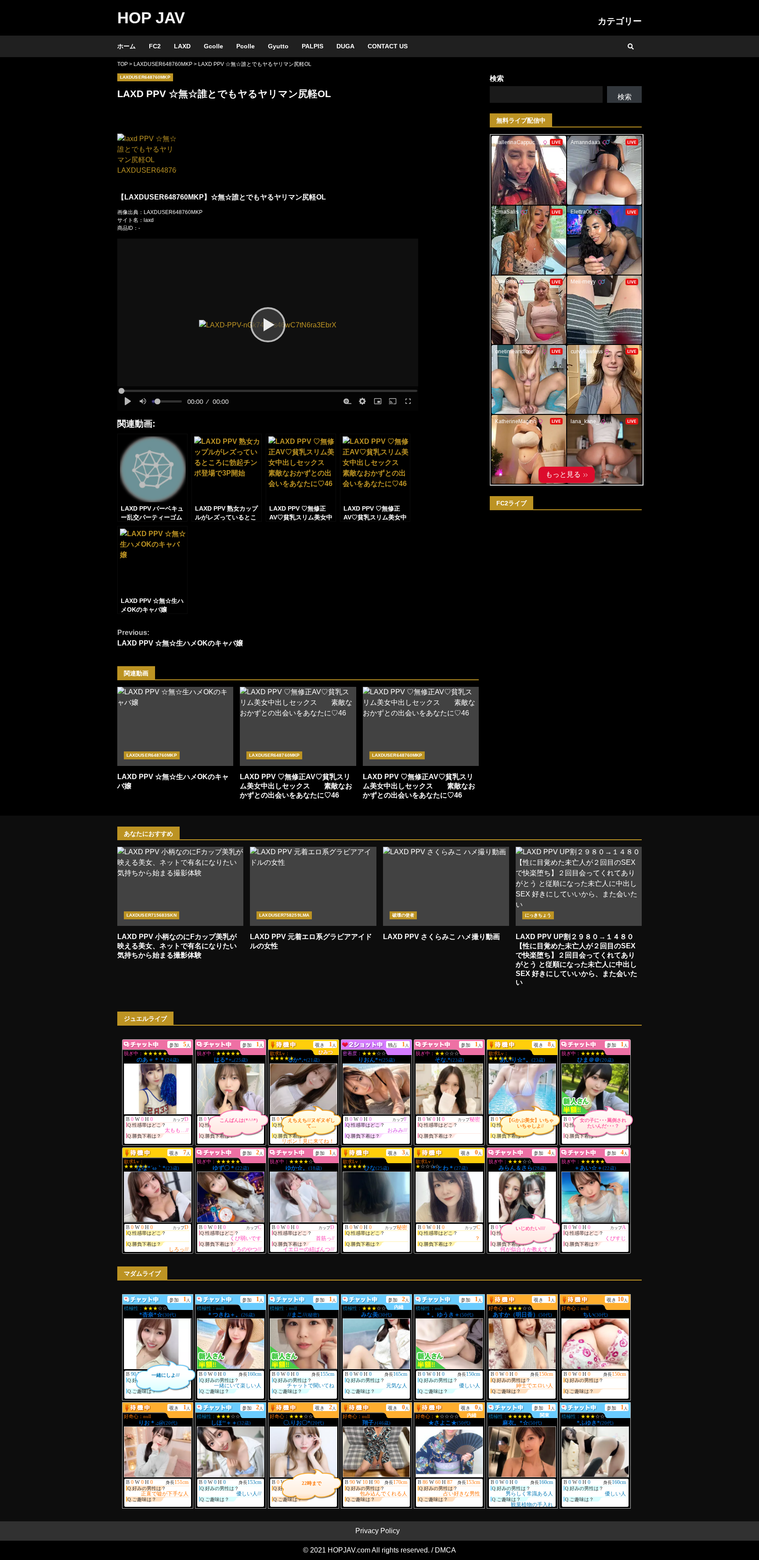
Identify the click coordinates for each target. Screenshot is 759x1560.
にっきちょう (538, 915)
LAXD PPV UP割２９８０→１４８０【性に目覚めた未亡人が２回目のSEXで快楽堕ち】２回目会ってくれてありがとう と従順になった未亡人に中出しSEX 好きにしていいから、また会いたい (579, 886)
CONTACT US (388, 46)
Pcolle (245, 46)
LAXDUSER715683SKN (151, 915)
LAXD (182, 46)
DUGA (345, 46)
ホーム (126, 46)
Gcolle (213, 46)
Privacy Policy (377, 1531)
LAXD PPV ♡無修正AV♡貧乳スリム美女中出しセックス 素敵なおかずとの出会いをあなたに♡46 (298, 726)
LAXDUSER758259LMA (284, 915)
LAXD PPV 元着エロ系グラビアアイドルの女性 (313, 886)
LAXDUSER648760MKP (145, 77)
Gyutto (278, 46)
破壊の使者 (403, 915)
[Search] (631, 46)
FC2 (155, 46)
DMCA (445, 1550)
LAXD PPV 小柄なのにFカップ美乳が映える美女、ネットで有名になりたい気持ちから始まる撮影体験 (180, 886)
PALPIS (312, 46)
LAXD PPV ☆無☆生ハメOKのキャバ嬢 (180, 638)
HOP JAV (151, 18)
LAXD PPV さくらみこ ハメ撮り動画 (446, 886)
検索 (497, 78)
